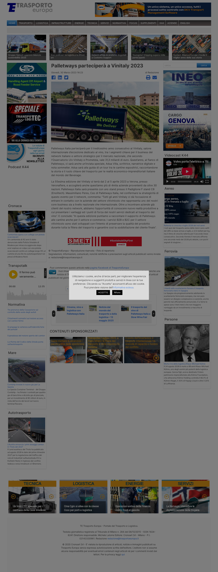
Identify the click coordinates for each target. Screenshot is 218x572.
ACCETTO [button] (103, 292)
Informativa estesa (123, 287)
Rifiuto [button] (117, 292)
